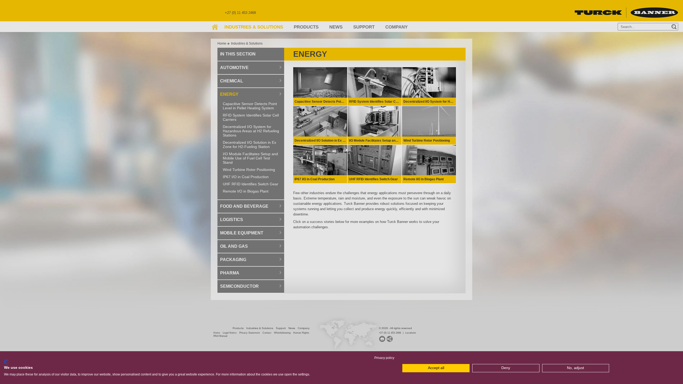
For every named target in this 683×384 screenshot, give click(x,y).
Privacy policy (384, 358)
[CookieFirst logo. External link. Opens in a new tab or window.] (6, 361)
